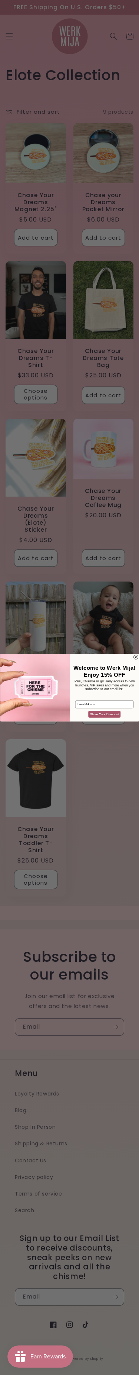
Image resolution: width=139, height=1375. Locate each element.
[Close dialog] (135, 657)
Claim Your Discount (104, 714)
